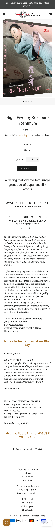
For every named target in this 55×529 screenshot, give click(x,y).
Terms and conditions (27, 493)
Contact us (27, 476)
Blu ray (27, 150)
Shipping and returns (27, 469)
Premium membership (27, 486)
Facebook (29, 499)
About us (27, 480)
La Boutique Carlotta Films (32, 515)
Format (27, 144)
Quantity (20, 159)
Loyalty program (27, 489)
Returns (27, 473)
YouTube (28, 510)
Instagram (28, 506)
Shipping (22, 135)
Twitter (29, 502)
